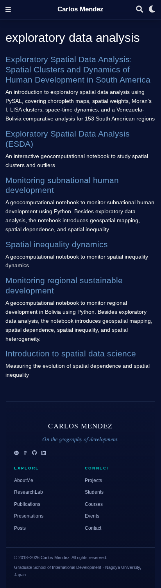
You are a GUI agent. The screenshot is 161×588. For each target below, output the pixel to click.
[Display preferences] (152, 9)
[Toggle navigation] (8, 9)
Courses (94, 504)
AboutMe (23, 480)
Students (94, 492)
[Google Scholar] (25, 453)
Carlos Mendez (80, 9)
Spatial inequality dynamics (56, 244)
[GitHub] (34, 453)
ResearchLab (28, 492)
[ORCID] (16, 453)
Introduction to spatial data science (70, 353)
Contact (93, 528)
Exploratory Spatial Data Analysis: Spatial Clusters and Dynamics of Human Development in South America (77, 69)
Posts (20, 528)
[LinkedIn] (43, 453)
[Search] (139, 9)
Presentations (28, 516)
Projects (93, 480)
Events (92, 516)
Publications (27, 504)
